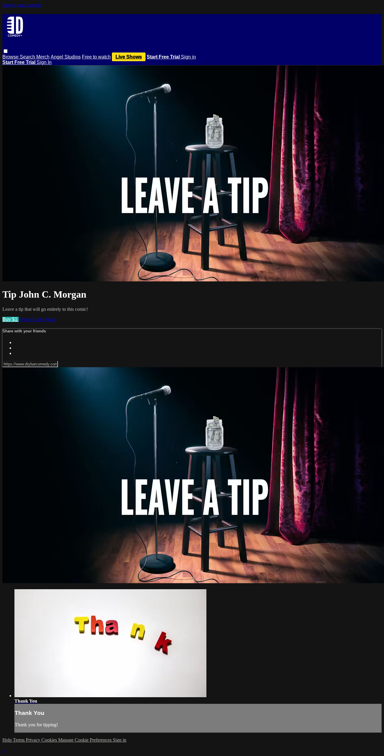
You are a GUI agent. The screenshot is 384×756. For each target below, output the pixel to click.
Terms (19, 739)
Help (7, 739)
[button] (6, 51)
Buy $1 (10, 319)
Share (50, 319)
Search (28, 56)
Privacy (33, 739)
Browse (11, 56)
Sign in (188, 56)
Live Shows (129, 56)
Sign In (44, 62)
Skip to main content (21, 5)
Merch (43, 56)
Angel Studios (66, 56)
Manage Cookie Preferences (85, 739)
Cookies (49, 739)
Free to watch (96, 56)
